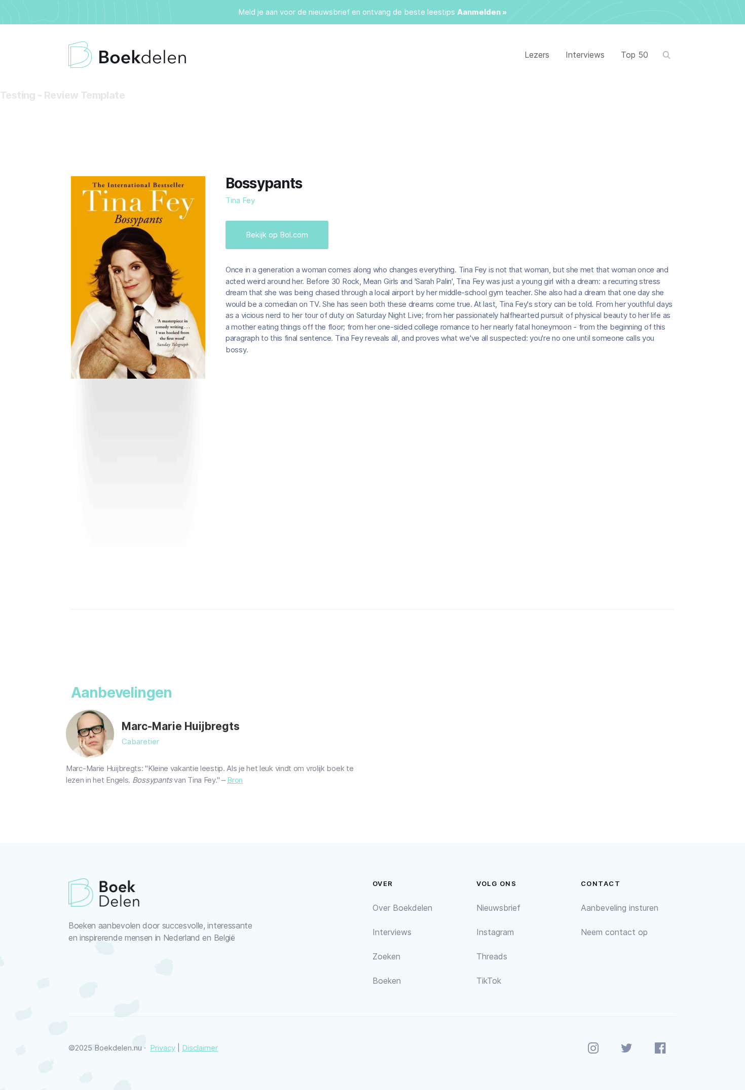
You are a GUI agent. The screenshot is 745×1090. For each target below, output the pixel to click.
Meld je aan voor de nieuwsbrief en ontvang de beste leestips (346, 12)
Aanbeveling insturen (619, 908)
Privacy (162, 1048)
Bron (235, 780)
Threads (491, 956)
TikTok (488, 981)
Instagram (495, 932)
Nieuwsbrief (498, 908)
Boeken (386, 981)
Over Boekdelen (402, 908)
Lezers (537, 55)
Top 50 (634, 55)
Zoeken (386, 956)
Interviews (585, 55)
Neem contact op (614, 932)
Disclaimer (200, 1048)
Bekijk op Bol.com (277, 234)
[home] (127, 55)
